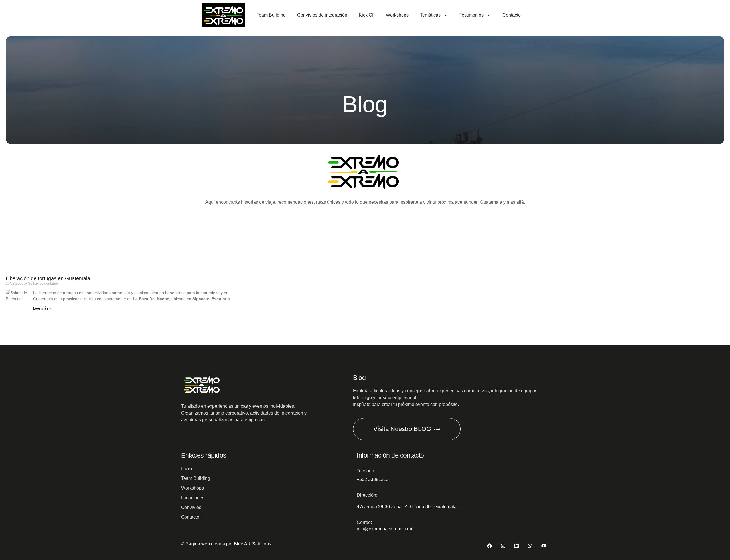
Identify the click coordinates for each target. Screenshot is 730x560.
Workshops (397, 15)
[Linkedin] (516, 546)
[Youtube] (543, 546)
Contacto (511, 15)
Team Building (271, 15)
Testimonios (471, 15)
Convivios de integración (322, 15)
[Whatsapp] (530, 546)
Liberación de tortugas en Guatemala (48, 278)
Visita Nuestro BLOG (402, 428)
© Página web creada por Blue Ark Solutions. (226, 543)
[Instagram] (503, 546)
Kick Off (366, 15)
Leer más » (42, 308)
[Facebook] (489, 546)
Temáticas (430, 15)
